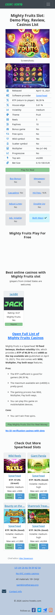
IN (30, 567)
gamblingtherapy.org (27, 584)
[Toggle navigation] (48, 4)
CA (23, 567)
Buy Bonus (15, 178)
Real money (9, 496)
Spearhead (41, 95)
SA (39, 567)
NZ (36, 567)
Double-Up (39, 203)
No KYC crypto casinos (27, 573)
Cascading (13, 192)
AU (26, 567)
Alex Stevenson (26, 558)
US (16, 567)
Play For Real (27, 169)
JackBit (14, 294)
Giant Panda (38, 456)
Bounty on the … (15, 506)
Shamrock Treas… (38, 506)
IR (33, 567)
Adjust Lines (15, 203)
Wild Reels (14, 456)
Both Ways (37, 217)
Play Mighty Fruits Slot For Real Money (27, 424)
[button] (9, 75)
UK (19, 567)
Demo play (19, 496)
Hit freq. (37, 192)
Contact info (15, 591)
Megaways (39, 178)
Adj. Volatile (15, 217)
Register (14, 324)
